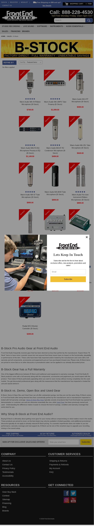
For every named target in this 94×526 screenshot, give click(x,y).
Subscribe (68, 279)
